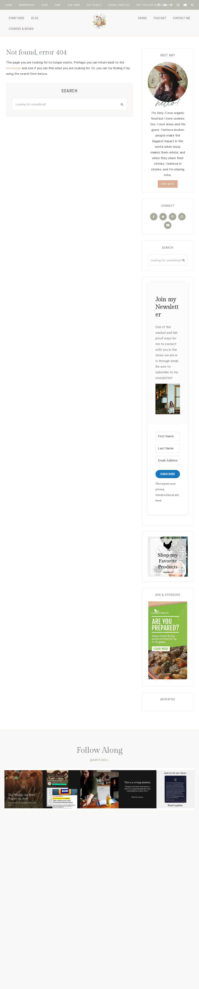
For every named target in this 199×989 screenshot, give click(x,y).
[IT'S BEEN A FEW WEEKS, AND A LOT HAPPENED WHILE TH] (23, 789)
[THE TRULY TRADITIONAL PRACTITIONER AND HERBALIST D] (99, 789)
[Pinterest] (172, 217)
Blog (34, 18)
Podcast (160, 18)
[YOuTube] (167, 225)
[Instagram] (182, 217)
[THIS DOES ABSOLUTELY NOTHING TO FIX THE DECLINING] (175, 789)
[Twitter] (163, 217)
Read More (167, 184)
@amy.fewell (99, 760)
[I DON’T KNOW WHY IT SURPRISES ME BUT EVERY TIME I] (138, 789)
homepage (13, 68)
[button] (167, 400)
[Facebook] (153, 217)
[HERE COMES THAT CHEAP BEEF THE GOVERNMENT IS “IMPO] (62, 789)
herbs (142, 18)
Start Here (16, 18)
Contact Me (181, 18)
